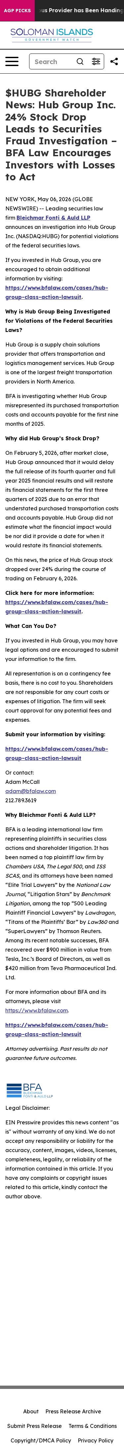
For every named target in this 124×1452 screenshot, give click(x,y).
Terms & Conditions (92, 1426)
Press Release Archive (73, 1411)
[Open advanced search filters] (96, 61)
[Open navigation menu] (12, 61)
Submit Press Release (34, 1426)
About (31, 1411)
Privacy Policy (95, 1440)
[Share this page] (114, 61)
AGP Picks (17, 11)
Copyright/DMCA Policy (41, 1440)
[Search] (80, 61)
